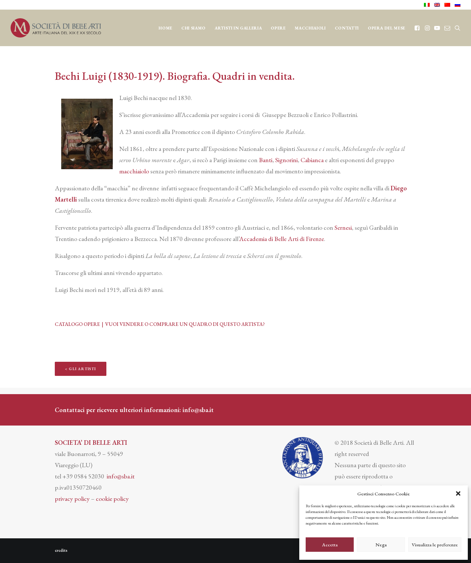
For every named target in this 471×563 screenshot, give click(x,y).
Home (165, 28)
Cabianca (312, 160)
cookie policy (112, 498)
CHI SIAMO (193, 28)
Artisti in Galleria (238, 28)
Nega (381, 545)
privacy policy (72, 498)
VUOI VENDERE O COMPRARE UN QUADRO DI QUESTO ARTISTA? (185, 324)
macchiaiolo (134, 171)
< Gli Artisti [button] (80, 368)
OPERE (278, 28)
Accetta (330, 545)
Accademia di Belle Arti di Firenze (281, 239)
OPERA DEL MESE (386, 28)
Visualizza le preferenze (435, 545)
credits (61, 550)
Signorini (286, 160)
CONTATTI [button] (347, 28)
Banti (265, 160)
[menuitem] (428, 5)
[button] (458, 493)
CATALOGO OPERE (78, 324)
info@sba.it (198, 410)
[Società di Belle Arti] (56, 27)
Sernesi (343, 227)
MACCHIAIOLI (310, 28)
